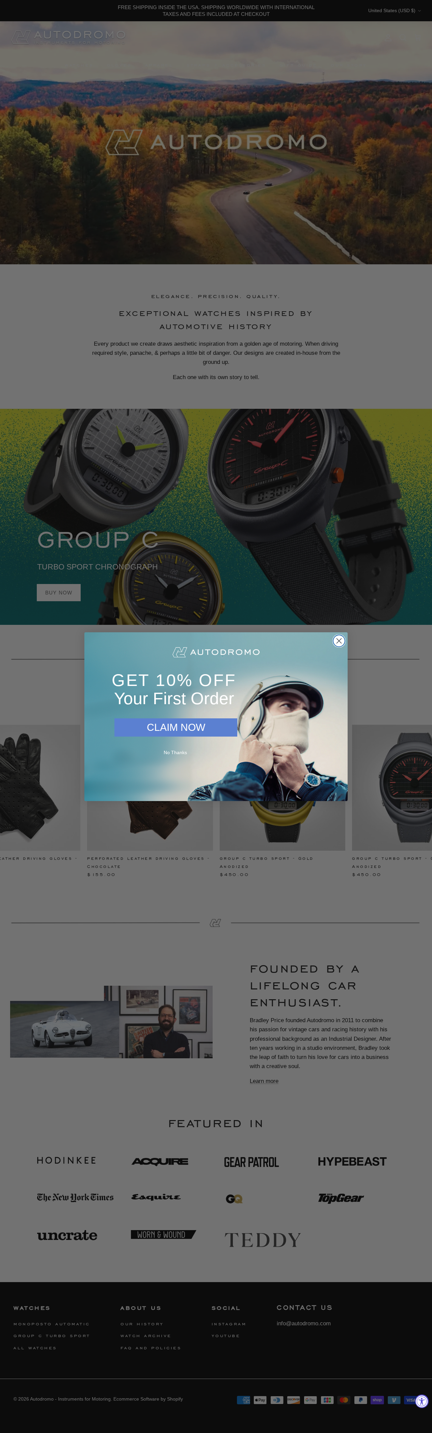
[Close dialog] (339, 641)
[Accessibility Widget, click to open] (422, 1401)
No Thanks (175, 752)
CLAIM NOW (176, 727)
